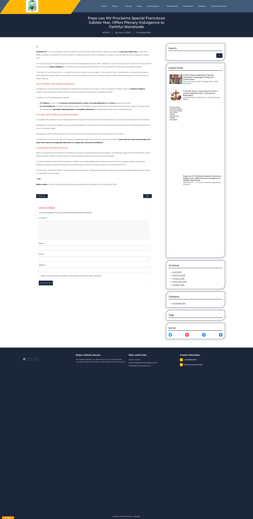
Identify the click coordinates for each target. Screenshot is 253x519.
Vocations (202, 6)
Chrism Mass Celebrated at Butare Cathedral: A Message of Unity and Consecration (198, 77)
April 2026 (176, 272)
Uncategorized (143, 32)
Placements (188, 6)
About (139, 6)
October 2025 (178, 285)
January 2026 (178, 278)
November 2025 (179, 282)
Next (147, 196)
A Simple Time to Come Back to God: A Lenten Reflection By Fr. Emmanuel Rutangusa (200, 93)
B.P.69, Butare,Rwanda (193, 365)
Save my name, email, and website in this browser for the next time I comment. (71, 276)
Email (41, 254)
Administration (153, 6)
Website (42, 265)
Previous (42, 196)
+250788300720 (190, 360)
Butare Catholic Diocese (88, 355)
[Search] (219, 55)
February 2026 (178, 275)
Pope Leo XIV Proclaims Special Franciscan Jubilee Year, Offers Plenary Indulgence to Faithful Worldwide (202, 178)
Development (172, 6)
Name (42, 243)
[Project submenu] (121, 6)
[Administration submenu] (162, 6)
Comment (43, 218)
